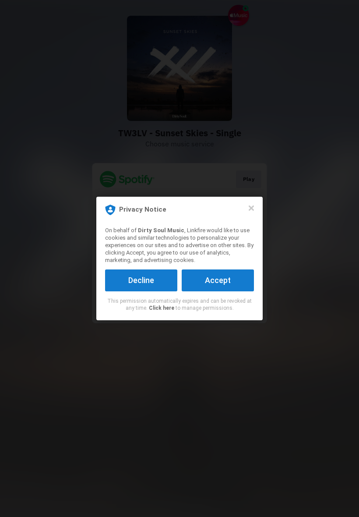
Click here (161, 308)
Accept (218, 280)
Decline (141, 280)
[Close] (251, 208)
